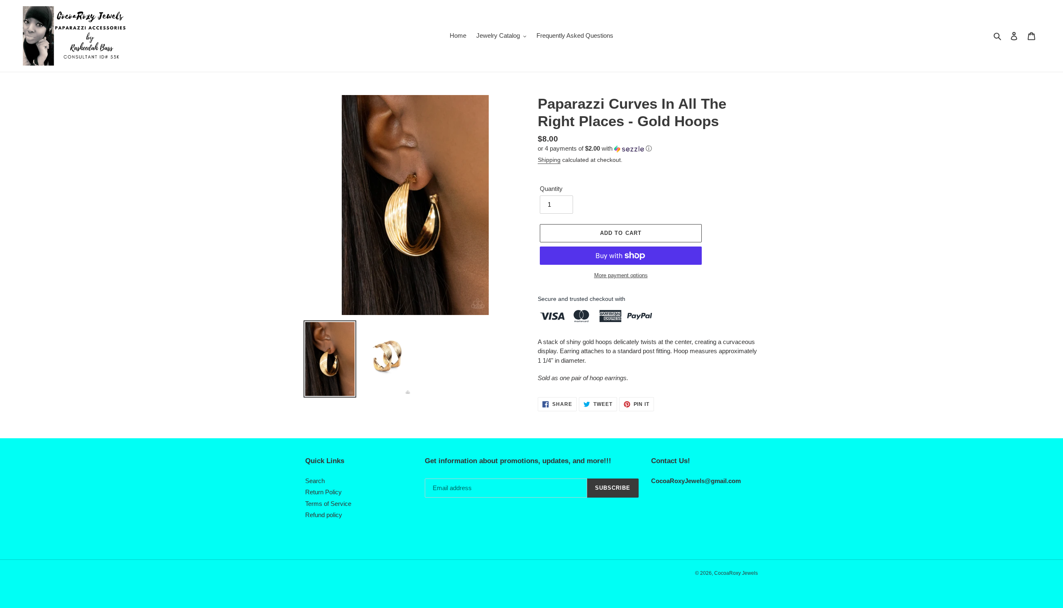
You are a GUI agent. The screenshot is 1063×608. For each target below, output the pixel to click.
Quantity (551, 188)
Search (315, 480)
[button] (595, 149)
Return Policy (323, 492)
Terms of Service (328, 503)
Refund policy (323, 514)
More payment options (621, 275)
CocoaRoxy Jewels (736, 573)
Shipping (549, 159)
